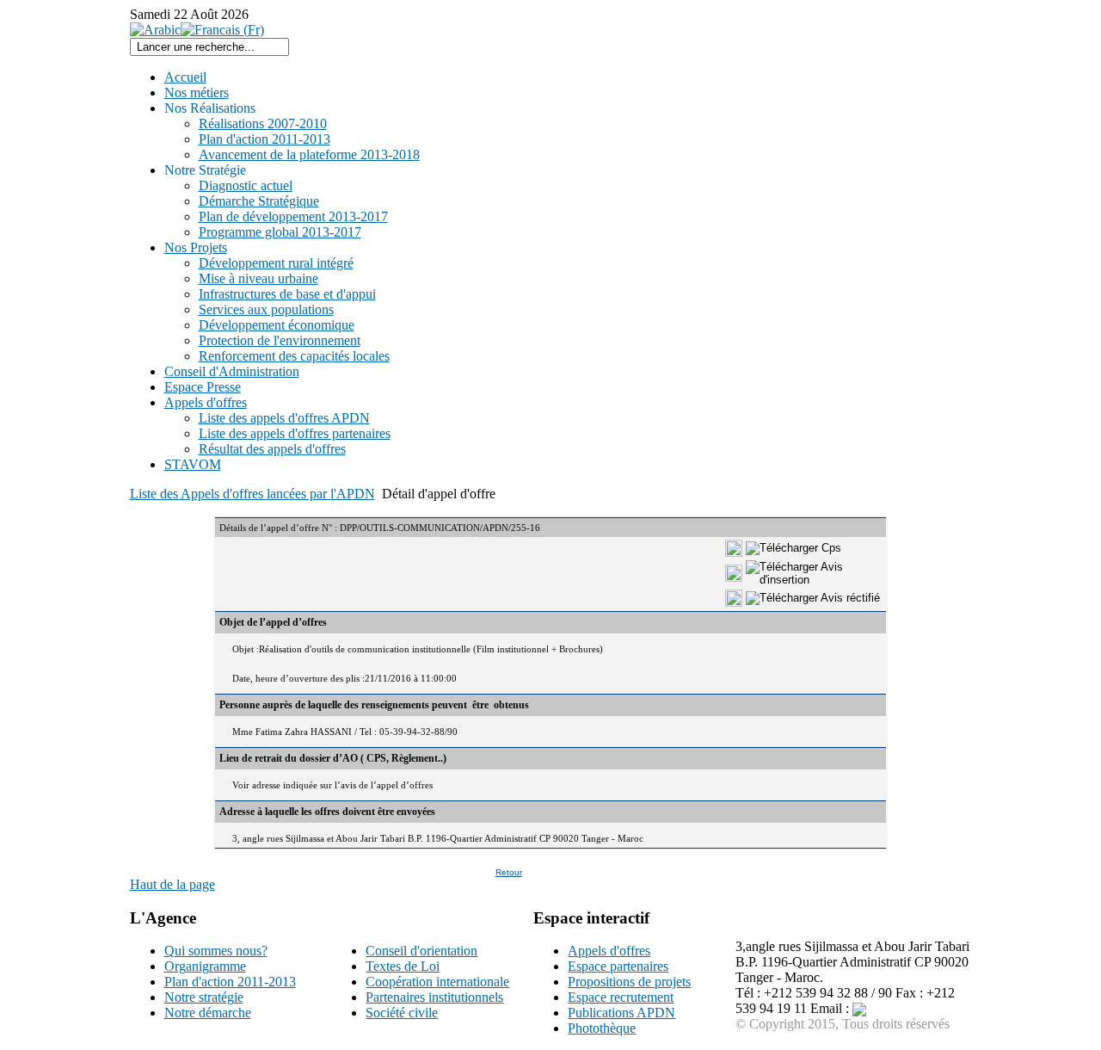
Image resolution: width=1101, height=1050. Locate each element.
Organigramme (205, 966)
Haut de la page (172, 884)
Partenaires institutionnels (434, 997)
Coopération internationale (437, 981)
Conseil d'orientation (421, 950)
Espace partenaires (618, 966)
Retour (508, 872)
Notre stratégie (203, 997)
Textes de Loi (403, 966)
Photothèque (602, 1028)
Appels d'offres (609, 950)
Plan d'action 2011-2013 (230, 981)
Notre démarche (207, 1012)
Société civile (402, 1012)
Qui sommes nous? (216, 950)
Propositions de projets (629, 981)
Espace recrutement (621, 997)
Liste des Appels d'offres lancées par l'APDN (252, 493)
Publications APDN (621, 1012)
